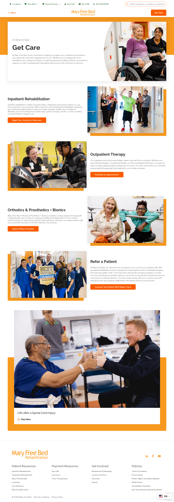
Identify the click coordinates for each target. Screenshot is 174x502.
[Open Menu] (9, 12)
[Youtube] (159, 456)
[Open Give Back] (38, 4)
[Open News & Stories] (59, 4)
